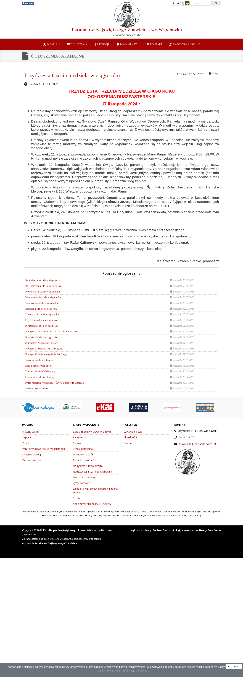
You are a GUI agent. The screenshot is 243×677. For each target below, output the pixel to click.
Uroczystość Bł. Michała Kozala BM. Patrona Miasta (51, 331)
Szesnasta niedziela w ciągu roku (41, 303)
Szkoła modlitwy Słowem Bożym (92, 431)
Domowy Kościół (83, 454)
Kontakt (155, 44)
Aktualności (130, 437)
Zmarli (26, 443)
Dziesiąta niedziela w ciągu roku (41, 337)
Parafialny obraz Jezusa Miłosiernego (43, 448)
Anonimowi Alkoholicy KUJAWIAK (92, 503)
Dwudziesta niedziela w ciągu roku (42, 280)
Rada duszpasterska (84, 460)
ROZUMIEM (233, 666)
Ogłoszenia (78, 44)
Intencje (102, 44)
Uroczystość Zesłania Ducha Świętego (44, 348)
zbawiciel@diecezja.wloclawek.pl (197, 444)
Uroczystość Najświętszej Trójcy (41, 343)
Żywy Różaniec (81, 483)
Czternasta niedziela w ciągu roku (42, 314)
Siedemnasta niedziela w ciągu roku (43, 297)
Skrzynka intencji (31, 454)
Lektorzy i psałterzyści (85, 477)
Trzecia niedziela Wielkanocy (39, 377)
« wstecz (202, 73)
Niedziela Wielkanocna (36, 388)
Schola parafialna (83, 448)
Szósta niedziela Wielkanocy (39, 360)
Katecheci (78, 437)
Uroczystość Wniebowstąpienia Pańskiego (46, 354)
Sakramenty (128, 44)
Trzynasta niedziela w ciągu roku (41, 320)
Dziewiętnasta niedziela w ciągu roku (43, 286)
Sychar (77, 498)
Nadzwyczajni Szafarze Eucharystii (92, 471)
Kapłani (26, 437)
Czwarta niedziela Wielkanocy (40, 371)
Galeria (128, 443)
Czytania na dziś (133, 431)
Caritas (77, 443)
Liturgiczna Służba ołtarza (88, 466)
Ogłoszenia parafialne (57, 56)
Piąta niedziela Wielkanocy (38, 365)
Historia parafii (30, 431)
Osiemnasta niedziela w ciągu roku (42, 291)
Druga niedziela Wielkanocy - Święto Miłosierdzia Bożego (54, 383)
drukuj (214, 73)
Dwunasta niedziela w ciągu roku (41, 326)
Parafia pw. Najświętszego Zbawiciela (127, 31)
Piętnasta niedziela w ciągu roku (41, 308)
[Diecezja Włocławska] (71, 407)
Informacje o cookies (135, 670)
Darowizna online (186, 44)
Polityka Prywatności (108, 670)
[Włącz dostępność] (187, 3)
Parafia (52, 44)
